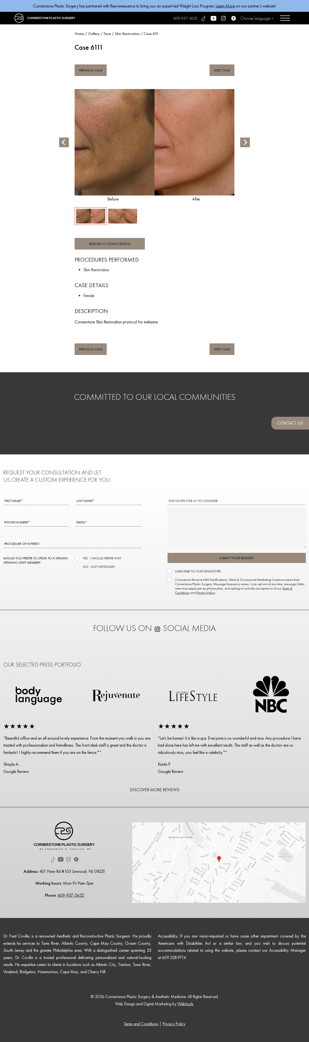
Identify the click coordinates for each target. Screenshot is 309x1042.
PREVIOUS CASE (90, 70)
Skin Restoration (127, 33)
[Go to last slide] (64, 142)
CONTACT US (290, 423)
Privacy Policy (206, 592)
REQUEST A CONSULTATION (109, 244)
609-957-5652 (185, 18)
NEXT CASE (222, 70)
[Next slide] (245, 142)
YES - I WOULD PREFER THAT (102, 558)
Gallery (93, 33)
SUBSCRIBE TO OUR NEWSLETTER (198, 571)
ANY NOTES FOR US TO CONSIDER (193, 501)
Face (107, 33)
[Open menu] (285, 18)
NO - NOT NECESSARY (99, 566)
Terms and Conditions (141, 1024)
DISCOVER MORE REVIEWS (154, 789)
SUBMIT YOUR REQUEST (236, 558)
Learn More (225, 6)
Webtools (185, 1004)
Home (79, 33)
